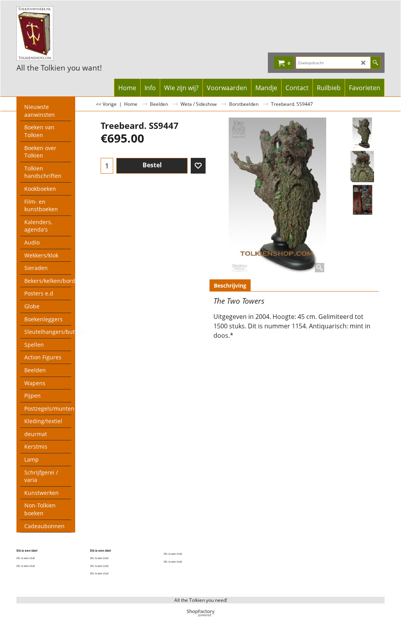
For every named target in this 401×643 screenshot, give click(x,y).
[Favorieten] (198, 165)
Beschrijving (230, 285)
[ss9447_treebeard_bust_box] (362, 200)
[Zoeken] (375, 63)
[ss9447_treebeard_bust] (362, 166)
